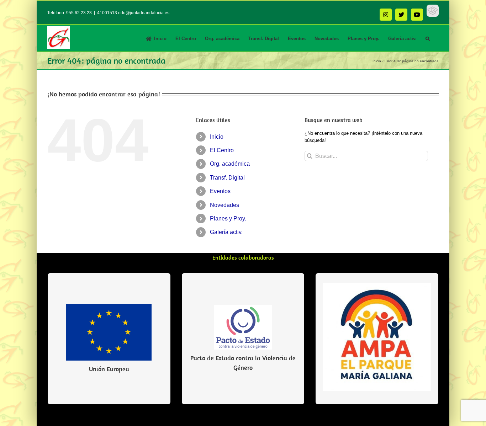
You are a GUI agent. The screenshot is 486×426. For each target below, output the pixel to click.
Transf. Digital (227, 178)
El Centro (222, 150)
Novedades (224, 205)
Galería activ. (226, 232)
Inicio (216, 137)
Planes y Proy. (228, 218)
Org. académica (230, 164)
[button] (428, 38)
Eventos (220, 191)
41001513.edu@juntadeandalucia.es (133, 12)
